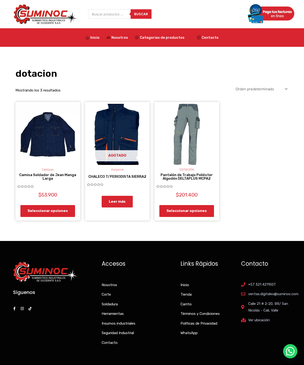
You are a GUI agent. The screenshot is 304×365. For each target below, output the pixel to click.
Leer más (117, 201)
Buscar (141, 14)
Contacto (210, 37)
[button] (290, 351)
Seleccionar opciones (48, 211)
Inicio (95, 37)
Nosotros (119, 37)
